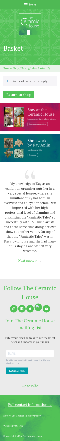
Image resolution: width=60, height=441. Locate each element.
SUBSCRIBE (17, 371)
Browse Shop (11, 68)
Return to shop (18, 94)
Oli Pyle (19, 425)
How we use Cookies (13, 415)
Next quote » (27, 260)
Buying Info (28, 68)
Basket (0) (44, 68)
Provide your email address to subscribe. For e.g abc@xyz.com (28, 361)
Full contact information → (30, 404)
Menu (32, 4)
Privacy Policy (30, 385)
